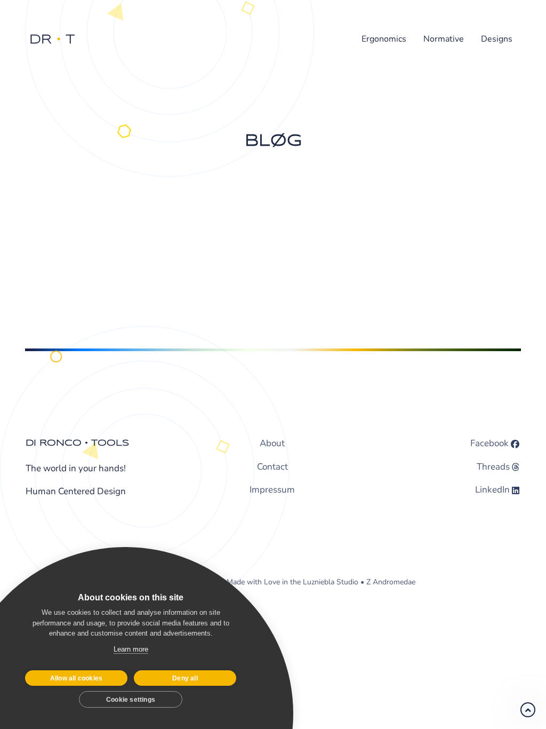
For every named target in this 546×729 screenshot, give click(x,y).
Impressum (272, 490)
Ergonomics (384, 39)
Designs (496, 39)
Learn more (131, 649)
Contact (272, 467)
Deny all (185, 678)
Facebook (489, 443)
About (272, 443)
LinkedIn (492, 490)
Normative (443, 39)
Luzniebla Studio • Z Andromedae (359, 582)
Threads (493, 467)
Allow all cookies (76, 678)
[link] (527, 709)
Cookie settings (130, 699)
